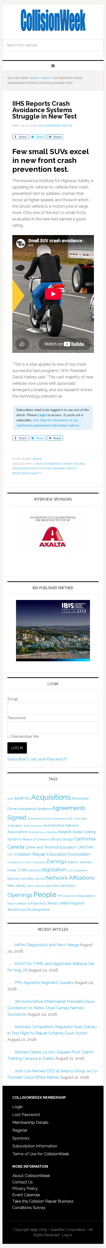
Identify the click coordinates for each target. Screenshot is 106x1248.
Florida (11, 870)
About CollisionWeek (31, 1175)
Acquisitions (51, 797)
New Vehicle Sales (39, 886)
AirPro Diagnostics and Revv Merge (47, 945)
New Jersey (16, 886)
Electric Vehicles (80, 862)
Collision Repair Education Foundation (52, 854)
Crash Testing (73, 463)
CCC (10, 854)
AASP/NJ (22, 798)
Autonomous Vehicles (43, 832)
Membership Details (30, 1122)
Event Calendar (26, 1195)
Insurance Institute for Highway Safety (44, 468)
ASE (70, 818)
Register (19, 1130)
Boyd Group (62, 839)
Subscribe (16, 759)
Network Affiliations (70, 878)
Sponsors (21, 1138)
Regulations (86, 896)
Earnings (57, 861)
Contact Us (22, 1182)
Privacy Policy (25, 1188)
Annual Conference (54, 818)
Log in (67, 1235)
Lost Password (26, 1114)
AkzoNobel (34, 818)
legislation (54, 870)
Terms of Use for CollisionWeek (40, 1154)
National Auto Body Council (26, 878)
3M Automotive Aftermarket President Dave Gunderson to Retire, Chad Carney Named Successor (50, 1008)
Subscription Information (34, 1146)
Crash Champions (35, 862)
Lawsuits (34, 870)
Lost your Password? (47, 759)
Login (17, 1106)
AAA (10, 798)
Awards (65, 831)
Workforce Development (28, 909)
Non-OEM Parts (64, 886)
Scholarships (36, 903)
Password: (16, 718)
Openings (19, 895)
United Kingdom (71, 903)
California (84, 839)
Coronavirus (15, 862)
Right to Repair (16, 903)
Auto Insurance (33, 825)
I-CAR (22, 870)
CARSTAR (85, 847)
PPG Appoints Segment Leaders (44, 982)
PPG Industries (66, 895)
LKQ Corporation (77, 870)
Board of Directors (37, 839)
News (37, 459)
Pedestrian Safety (26, 473)
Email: (12, 699)
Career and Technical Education (50, 847)
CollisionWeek (53, 20)
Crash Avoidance (47, 463)
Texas (52, 903)
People (44, 894)
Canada (15, 847)
